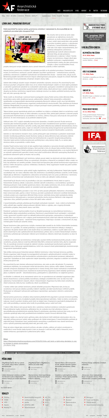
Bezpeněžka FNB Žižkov (91, 53)
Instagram (104, 11)
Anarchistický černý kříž (33, 397)
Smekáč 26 (86, 90)
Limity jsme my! (30, 400)
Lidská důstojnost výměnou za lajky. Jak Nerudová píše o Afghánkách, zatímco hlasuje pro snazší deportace (14, 377)
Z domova (20, 16)
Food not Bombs (93, 400)
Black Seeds (70, 397)
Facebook (99, 415)
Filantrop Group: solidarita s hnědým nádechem (94, 363)
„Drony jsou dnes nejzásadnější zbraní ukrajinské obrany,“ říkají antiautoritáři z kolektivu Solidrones (93, 377)
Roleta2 (69, 400)
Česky (54, 16)
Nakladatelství (68, 11)
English (59, 16)
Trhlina (6, 397)
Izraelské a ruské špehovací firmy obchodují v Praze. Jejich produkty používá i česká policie (66, 377)
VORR (6, 400)
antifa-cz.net (87, 367)
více (96, 60)
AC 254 (47, 397)
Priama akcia (91, 402)
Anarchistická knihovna (95, 405)
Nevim (6, 405)
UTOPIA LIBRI (29, 405)
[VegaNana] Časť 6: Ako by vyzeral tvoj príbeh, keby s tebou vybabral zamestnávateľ (13, 364)
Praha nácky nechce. (90, 109)
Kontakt (83, 11)
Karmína (69, 405)
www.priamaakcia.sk (9, 369)
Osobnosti (75, 353)
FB (89, 11)
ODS (5, 402)
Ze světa (13, 16)
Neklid (47, 400)
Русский (66, 16)
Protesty (28, 16)
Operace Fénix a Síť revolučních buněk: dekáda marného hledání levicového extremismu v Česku (65, 364)
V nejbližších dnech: (91, 47)
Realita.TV (7, 407)
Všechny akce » (86, 128)
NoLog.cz (90, 397)
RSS (87, 415)
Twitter (95, 11)
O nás (77, 11)
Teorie (60, 353)
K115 (47, 402)
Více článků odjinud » (6, 387)
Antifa (27, 402)
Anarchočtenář (30, 407)
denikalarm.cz (61, 369)
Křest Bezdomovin (89, 71)
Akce (58, 11)
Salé (46, 405)
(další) (34, 16)
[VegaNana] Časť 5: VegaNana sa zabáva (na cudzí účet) (39, 363)
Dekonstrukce (71, 402)
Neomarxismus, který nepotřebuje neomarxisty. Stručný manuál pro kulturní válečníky (39, 377)
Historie (67, 353)
